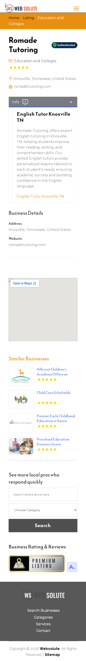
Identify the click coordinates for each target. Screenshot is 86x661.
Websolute (50, 649)
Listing (28, 18)
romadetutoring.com (32, 86)
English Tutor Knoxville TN (40, 196)
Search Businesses (43, 610)
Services (43, 624)
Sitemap (52, 655)
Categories (43, 617)
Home (14, 18)
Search (43, 525)
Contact (43, 631)
